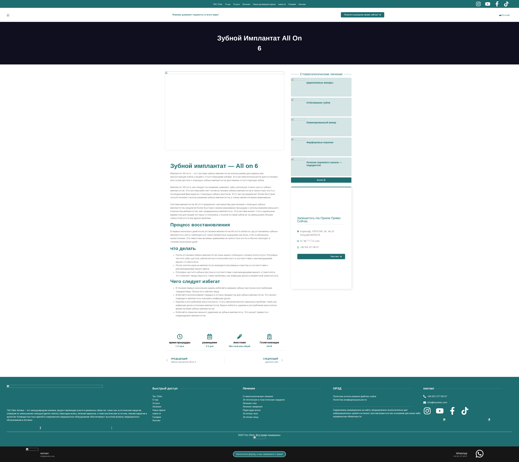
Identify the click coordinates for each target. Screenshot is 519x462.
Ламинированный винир (321, 122)
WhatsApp (461, 453)
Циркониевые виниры (319, 82)
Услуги (236, 4)
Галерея (292, 4)
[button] (321, 180)
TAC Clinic (217, 4)
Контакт (302, 4)
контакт (44, 453)
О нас (228, 4)
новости (282, 4)
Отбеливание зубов (318, 102)
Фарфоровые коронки (319, 142)
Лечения (246, 4)
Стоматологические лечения (321, 74)
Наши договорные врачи (264, 4)
